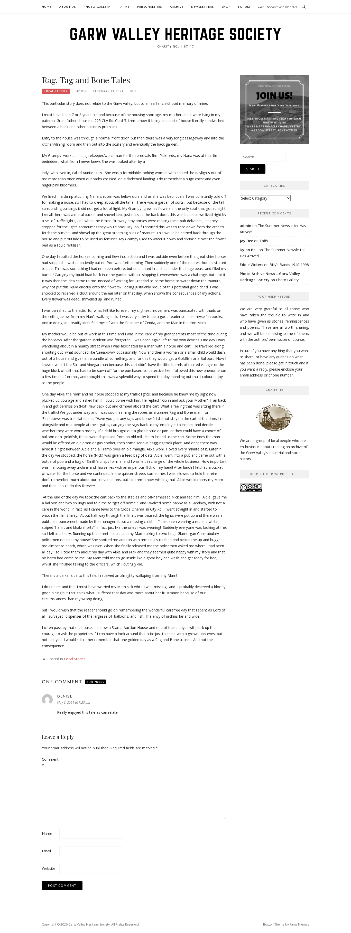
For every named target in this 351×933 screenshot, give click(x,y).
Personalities (149, 6)
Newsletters (202, 6)
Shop (225, 6)
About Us (67, 6)
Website (48, 868)
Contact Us (268, 6)
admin (81, 91)
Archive (176, 6)
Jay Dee (246, 240)
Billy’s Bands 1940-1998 (289, 264)
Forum (244, 6)
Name (47, 833)
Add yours (95, 682)
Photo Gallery (97, 6)
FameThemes (299, 924)
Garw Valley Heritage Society (175, 34)
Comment (50, 762)
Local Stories (55, 91)
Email (46, 851)
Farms (124, 6)
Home (47, 6)
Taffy (264, 240)
